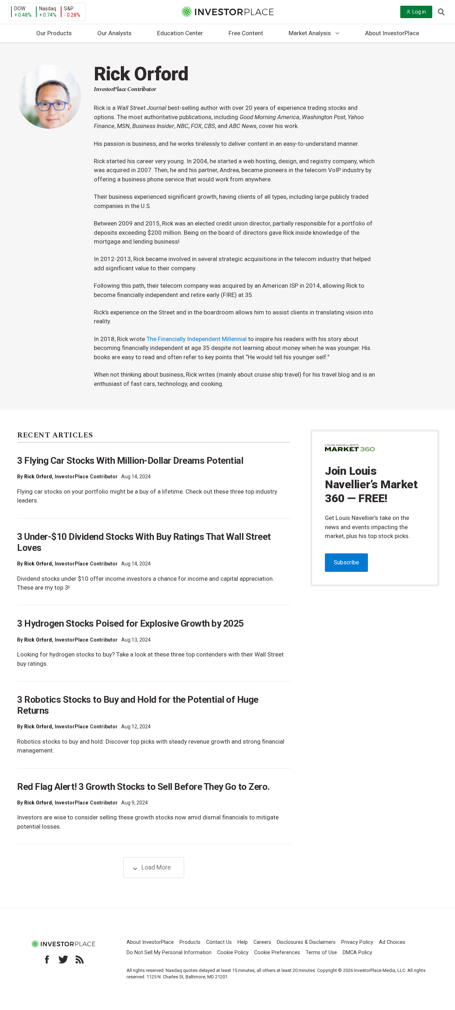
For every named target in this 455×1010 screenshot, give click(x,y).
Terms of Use (321, 953)
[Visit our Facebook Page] (47, 959)
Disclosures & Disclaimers (306, 942)
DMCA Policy (357, 953)
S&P (69, 8)
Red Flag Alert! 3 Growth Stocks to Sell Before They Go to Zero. (143, 786)
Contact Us (219, 942)
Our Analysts (114, 33)
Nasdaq (47, 8)
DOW (19, 8)
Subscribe (346, 562)
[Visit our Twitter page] (63, 959)
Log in (419, 12)
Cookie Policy (232, 953)
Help (242, 942)
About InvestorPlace (392, 33)
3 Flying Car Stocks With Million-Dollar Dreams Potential (130, 460)
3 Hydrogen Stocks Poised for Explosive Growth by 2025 (130, 623)
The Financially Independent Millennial (196, 338)
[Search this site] (441, 11)
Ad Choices (392, 942)
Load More (155, 867)
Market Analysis (310, 33)
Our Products (54, 33)
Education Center (180, 33)
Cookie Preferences (277, 953)
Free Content (246, 33)
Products (190, 942)
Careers (262, 942)
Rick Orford (38, 476)
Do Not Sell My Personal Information (169, 953)
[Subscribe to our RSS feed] (79, 959)
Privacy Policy (357, 942)
